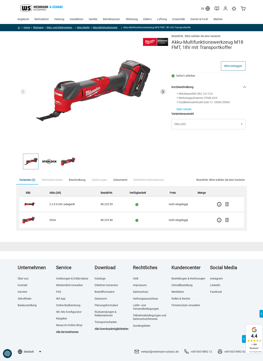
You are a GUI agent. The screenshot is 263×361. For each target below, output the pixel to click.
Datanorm (101, 298)
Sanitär (93, 19)
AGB (135, 278)
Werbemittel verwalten (69, 285)
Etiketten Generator (106, 285)
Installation (76, 19)
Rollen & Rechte (181, 298)
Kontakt (22, 285)
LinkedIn (215, 285)
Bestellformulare (104, 291)
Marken (218, 19)
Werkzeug (132, 19)
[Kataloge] (217, 10)
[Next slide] (163, 91)
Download (105, 267)
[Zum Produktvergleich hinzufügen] (227, 204)
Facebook (216, 291)
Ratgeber (61, 318)
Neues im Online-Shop (69, 325)
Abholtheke (24, 298)
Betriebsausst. (112, 19)
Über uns (23, 278)
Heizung (59, 19)
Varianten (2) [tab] (27, 179)
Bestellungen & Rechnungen (188, 278)
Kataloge (100, 278)
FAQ (58, 291)
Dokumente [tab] (120, 179)
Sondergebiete (141, 325)
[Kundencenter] (225, 9)
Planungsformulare (106, 305)
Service (63, 267)
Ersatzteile (178, 19)
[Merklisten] (234, 10)
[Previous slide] (23, 91)
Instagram (216, 278)
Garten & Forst (199, 19)
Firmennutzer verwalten (186, 305)
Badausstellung (27, 305)
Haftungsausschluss (145, 298)
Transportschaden (106, 322)
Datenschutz (140, 291)
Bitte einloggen (233, 65)
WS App (60, 298)
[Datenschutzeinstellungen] (7, 353)
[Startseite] (19, 28)
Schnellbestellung (182, 285)
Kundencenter (186, 267)
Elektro (147, 19)
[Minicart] (243, 9)
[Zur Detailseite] (219, 204)
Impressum (140, 285)
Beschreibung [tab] (77, 179)
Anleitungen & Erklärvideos (72, 278)
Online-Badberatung (68, 305)
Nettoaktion (41, 19)
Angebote (23, 19)
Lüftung (162, 19)
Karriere (22, 291)
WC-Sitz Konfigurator (69, 311)
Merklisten (178, 291)
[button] (31, 161)
